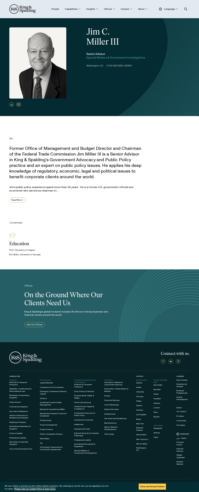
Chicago (139, 396)
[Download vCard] (18, 104)
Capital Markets (46, 383)
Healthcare (78, 424)
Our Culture (181, 411)
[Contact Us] (163, 361)
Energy (107, 396)
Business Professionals (181, 392)
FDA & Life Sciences (82, 402)
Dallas (138, 401)
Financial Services (112, 400)
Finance (43, 398)
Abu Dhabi (158, 385)
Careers (180, 376)
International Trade (82, 429)
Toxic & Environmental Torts (20, 449)
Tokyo (156, 437)
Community (181, 421)
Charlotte (140, 392)
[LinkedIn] (170, 361)
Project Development (48, 425)
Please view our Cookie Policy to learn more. (35, 489)
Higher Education (111, 409)
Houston (139, 410)
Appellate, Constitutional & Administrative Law (20, 390)
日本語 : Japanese (180, 456)
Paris (156, 412)
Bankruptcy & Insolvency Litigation (19, 396)
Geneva (157, 403)
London (157, 408)
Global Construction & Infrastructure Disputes (18, 416)
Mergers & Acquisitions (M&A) (52, 409)
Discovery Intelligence (18, 411)
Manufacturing (110, 423)
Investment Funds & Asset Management (50, 403)
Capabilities (14, 376)
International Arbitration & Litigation (20, 427)
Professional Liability (17, 438)
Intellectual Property (17, 422)
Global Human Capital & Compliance (84, 408)
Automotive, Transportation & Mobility (116, 390)
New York (140, 424)
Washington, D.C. (141, 449)
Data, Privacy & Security (84, 391)
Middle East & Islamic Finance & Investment (53, 414)
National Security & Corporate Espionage (86, 434)
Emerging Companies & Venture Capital (53, 392)
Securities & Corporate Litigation (18, 443)
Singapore (158, 428)
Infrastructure (109, 414)
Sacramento (141, 435)
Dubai (156, 394)
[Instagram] (178, 361)
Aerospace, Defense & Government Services (113, 383)
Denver (139, 405)
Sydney (157, 433)
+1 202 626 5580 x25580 (119, 65)
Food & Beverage (111, 405)
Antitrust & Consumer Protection (18, 383)
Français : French (180, 443)
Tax (41, 443)
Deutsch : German (180, 450)
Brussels (157, 389)
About (179, 408)
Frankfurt (157, 399)
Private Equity (45, 420)
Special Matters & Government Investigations (85, 452)
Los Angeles (141, 415)
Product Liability (16, 433)
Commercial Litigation (18, 407)
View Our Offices (35, 324)
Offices (139, 376)
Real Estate (44, 439)
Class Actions (15, 402)
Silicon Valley (141, 444)
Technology (109, 434)
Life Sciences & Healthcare (115, 418)
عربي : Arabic (181, 438)
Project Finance (46, 429)
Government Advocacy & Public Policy (84, 414)
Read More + (17, 200)
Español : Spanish (180, 463)
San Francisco (142, 439)
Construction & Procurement (52, 387)
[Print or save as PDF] (11, 104)
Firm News (180, 425)
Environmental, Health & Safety (84, 397)
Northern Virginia (139, 429)
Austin (138, 387)
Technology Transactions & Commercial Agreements (51, 448)
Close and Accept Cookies (152, 486)
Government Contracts (83, 420)
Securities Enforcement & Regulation (84, 445)
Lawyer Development (182, 398)
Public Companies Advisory (51, 434)
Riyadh (156, 417)
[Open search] (186, 9)
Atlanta (139, 383)
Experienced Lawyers (181, 385)
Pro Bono (180, 416)
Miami (138, 419)
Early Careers (181, 380)
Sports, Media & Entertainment (110, 428)
